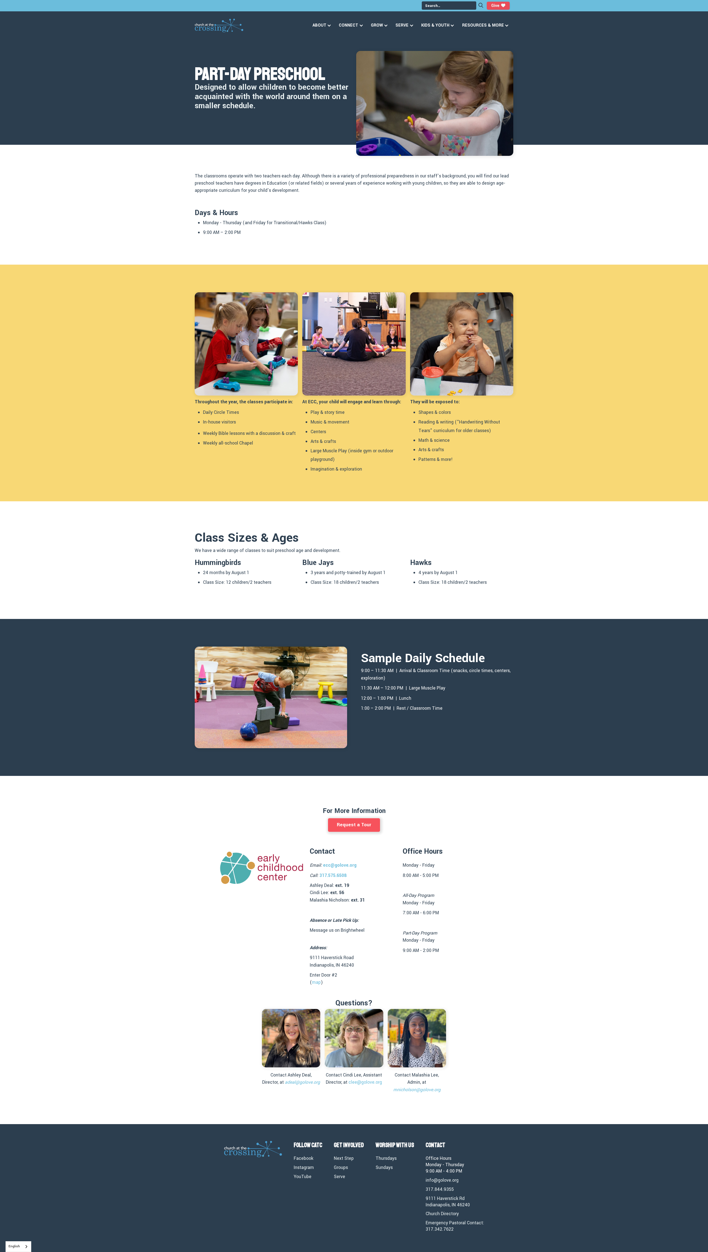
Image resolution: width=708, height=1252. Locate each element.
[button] (322, 25)
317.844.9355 (440, 1189)
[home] (219, 25)
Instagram (304, 1168)
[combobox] (18, 1246)
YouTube (302, 1177)
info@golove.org (442, 1180)
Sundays (384, 1168)
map (316, 982)
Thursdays (386, 1158)
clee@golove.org (365, 1082)
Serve (339, 1177)
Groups (341, 1168)
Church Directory (442, 1214)
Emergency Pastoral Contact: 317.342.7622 (455, 1226)
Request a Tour (354, 824)
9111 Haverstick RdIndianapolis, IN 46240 (448, 1202)
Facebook (303, 1158)
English (14, 1246)
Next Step (344, 1158)
